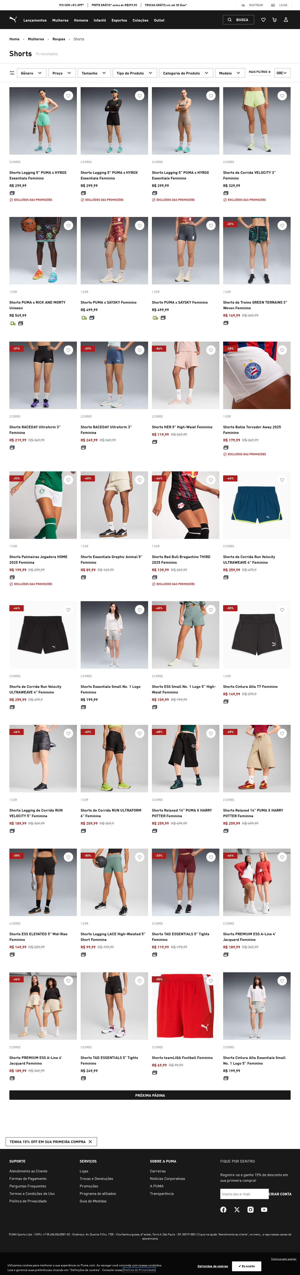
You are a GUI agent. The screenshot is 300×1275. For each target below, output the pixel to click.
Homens (81, 20)
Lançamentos (35, 20)
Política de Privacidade (139, 1270)
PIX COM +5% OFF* (71, 5)
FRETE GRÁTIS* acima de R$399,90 (114, 5)
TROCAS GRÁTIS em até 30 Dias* (166, 5)
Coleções (140, 20)
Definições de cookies (213, 1266)
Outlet (159, 20)
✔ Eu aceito (247, 1266)
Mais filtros (258, 72)
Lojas (283, 5)
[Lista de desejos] (263, 19)
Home (14, 39)
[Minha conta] (286, 19)
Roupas (58, 39)
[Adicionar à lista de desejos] (68, 95)
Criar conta (280, 1194)
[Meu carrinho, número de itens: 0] (274, 19)
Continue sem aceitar (283, 1258)
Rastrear (256, 5)
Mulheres (60, 20)
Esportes (119, 20)
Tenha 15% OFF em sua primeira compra (48, 1141)
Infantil (100, 20)
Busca (242, 19)
